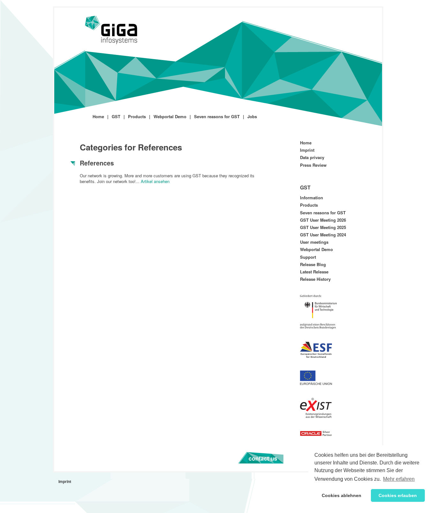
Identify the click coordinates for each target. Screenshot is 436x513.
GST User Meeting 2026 (323, 220)
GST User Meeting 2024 (323, 235)
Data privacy (312, 157)
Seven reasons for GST (217, 116)
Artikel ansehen (155, 181)
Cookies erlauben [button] (398, 495)
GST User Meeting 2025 (323, 227)
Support (308, 257)
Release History (315, 279)
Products (137, 116)
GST (116, 116)
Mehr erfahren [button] (399, 479)
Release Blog (313, 264)
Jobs (252, 116)
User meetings (314, 242)
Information (311, 198)
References (97, 162)
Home (98, 116)
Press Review (313, 165)
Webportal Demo (170, 116)
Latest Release (314, 272)
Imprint (307, 150)
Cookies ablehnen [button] (341, 495)
